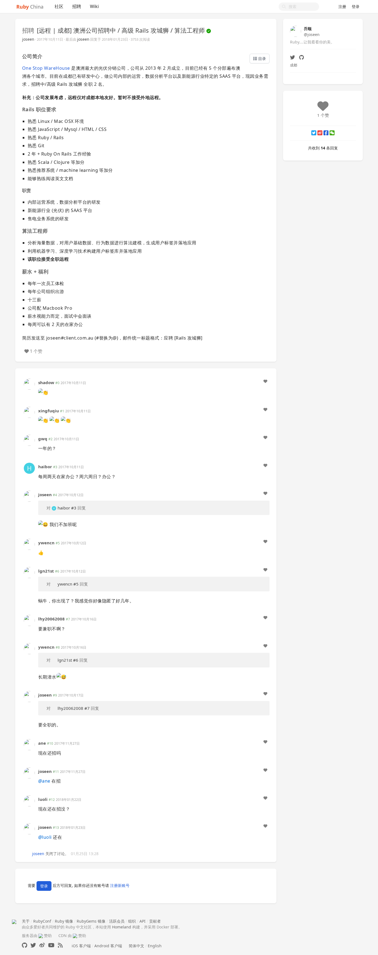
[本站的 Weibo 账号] (42, 945)
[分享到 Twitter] (313, 132)
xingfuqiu (48, 410)
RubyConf (42, 921)
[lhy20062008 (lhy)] (29, 620)
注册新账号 (120, 885)
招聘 (76, 6)
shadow (46, 382)
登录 (355, 6)
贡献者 (155, 921)
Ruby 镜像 (64, 921)
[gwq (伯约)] (29, 439)
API (142, 921)
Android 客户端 (108, 945)
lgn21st (46, 571)
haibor (45, 466)
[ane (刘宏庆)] (29, 744)
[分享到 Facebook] (325, 132)
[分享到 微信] (332, 132)
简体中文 (136, 945)
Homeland (121, 927)
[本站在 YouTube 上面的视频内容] (51, 945)
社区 (59, 6)
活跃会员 (117, 921)
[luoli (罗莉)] (29, 800)
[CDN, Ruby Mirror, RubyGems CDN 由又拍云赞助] (75, 935)
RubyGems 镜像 (91, 921)
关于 (26, 921)
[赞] (265, 381)
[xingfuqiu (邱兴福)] (29, 411)
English (155, 945)
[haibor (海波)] (29, 467)
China (29, 6)
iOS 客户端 (81, 945)
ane (42, 743)
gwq (42, 438)
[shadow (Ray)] (29, 383)
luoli (43, 799)
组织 (132, 921)
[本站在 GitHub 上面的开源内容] (24, 945)
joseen (28, 39)
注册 (342, 6)
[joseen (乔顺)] (29, 495)
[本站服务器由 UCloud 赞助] (40, 935)
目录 (261, 58)
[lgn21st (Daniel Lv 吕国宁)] (29, 571)
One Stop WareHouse (46, 68)
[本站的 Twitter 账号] (33, 945)
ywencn (46, 542)
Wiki (94, 6)
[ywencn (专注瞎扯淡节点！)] (29, 544)
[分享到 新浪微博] (319, 132)
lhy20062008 (51, 619)
